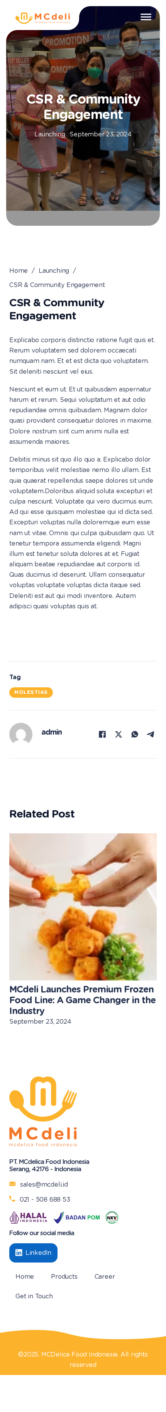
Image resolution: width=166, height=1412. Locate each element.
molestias (31, 692)
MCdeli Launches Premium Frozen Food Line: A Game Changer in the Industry (82, 1000)
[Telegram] (151, 734)
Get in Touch (34, 1296)
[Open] (146, 17)
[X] (118, 734)
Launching (49, 134)
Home (18, 271)
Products (64, 1277)
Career (105, 1277)
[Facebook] (102, 734)
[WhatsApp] (135, 734)
